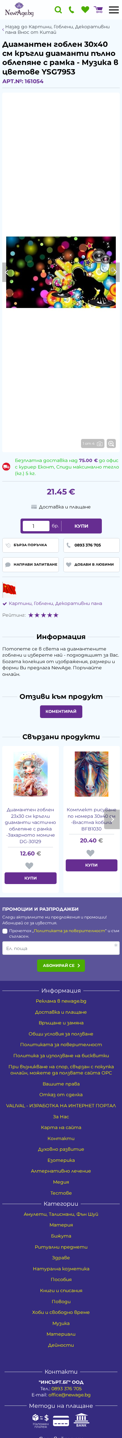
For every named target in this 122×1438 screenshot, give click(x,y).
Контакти (61, 1138)
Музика (61, 1323)
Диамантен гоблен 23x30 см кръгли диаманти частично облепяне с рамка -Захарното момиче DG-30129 (30, 825)
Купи (81, 526)
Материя (61, 1225)
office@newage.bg (69, 1395)
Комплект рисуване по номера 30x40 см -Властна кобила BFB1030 (91, 819)
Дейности (61, 1345)
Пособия (61, 1279)
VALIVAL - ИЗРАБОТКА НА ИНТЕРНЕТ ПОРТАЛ (61, 1106)
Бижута (61, 1236)
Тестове (61, 1193)
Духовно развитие (61, 1149)
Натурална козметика (61, 1269)
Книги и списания (61, 1290)
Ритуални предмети (61, 1247)
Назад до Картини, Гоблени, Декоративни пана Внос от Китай (57, 29)
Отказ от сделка (61, 1095)
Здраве (61, 1258)
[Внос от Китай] (9, 590)
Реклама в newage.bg (61, 1001)
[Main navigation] (114, 10)
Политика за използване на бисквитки (61, 1056)
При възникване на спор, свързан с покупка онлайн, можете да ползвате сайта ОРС (61, 1070)
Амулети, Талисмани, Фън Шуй (61, 1214)
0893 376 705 (66, 1389)
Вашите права (61, 1084)
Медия (61, 1182)
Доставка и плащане (61, 1012)
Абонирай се (59, 965)
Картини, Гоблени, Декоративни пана (55, 603)
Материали (61, 1334)
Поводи (61, 1301)
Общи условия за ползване (61, 1034)
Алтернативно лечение (61, 1171)
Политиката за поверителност (69, 930)
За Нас (61, 1117)
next (112, 819)
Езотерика (61, 1160)
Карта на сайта (61, 1127)
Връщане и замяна (61, 1023)
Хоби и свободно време (61, 1312)
